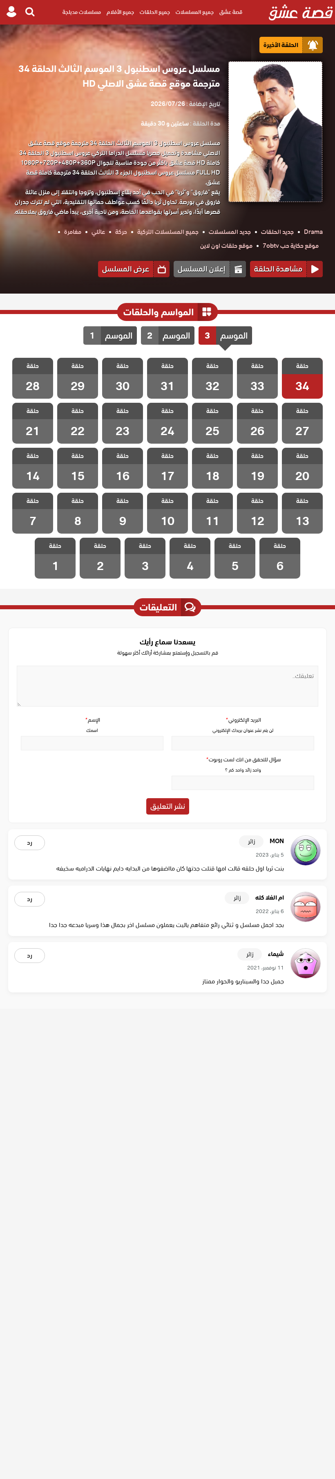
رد (29, 842)
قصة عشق (230, 12)
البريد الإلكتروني (243, 720)
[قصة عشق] (301, 12)
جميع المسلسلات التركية (168, 232)
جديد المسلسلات (230, 232)
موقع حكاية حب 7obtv (291, 246)
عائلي (98, 232)
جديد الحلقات (277, 232)
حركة (121, 232)
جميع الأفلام (120, 12)
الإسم (92, 720)
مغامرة (72, 232)
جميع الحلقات (155, 12)
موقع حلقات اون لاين (226, 246)
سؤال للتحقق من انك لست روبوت (243, 759)
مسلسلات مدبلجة (82, 12)
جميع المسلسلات (195, 12)
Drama (313, 232)
